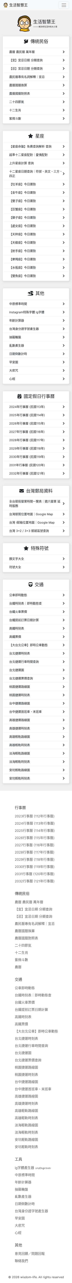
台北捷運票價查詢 (28, 1060)
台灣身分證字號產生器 (31, 1211)
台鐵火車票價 (25, 1002)
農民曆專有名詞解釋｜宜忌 (35, 924)
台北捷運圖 (23, 1053)
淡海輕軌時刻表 (26, 1132)
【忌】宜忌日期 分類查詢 (33, 916)
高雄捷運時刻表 (26, 1103)
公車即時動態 (25, 988)
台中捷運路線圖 (26, 1082)
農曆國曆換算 (25, 931)
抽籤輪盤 (21, 1189)
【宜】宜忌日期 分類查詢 (33, 909)
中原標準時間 (25, 1175)
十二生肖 (21, 953)
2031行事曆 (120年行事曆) (35, 874)
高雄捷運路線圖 (26, 1096)
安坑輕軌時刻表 (26, 1147)
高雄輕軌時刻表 (26, 1118)
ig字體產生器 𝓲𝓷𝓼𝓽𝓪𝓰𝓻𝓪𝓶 (32, 1168)
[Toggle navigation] (64, 5)
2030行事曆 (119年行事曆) (35, 867)
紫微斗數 (21, 960)
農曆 (18, 967)
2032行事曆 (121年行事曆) (35, 881)
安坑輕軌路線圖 (26, 1140)
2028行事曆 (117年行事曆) (34, 852)
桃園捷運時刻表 (26, 1075)
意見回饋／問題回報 (30, 1254)
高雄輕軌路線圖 (26, 1111)
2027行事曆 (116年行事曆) (34, 845)
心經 (18, 1233)
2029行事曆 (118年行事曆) (35, 859)
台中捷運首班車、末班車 (33, 1089)
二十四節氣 (23, 945)
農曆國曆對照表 (26, 938)
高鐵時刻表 (23, 1017)
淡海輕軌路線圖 (26, 1125)
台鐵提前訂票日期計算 (31, 1010)
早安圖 (20, 1218)
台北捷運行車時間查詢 (31, 1046)
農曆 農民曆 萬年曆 (29, 902)
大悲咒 (20, 1225)
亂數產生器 (23, 1197)
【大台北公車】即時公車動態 (36, 1031)
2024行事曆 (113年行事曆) (35, 823)
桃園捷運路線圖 (26, 1067)
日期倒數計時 (25, 1204)
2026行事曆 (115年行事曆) (35, 838)
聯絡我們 (21, 1261)
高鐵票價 (21, 1024)
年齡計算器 (23, 1182)
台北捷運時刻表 (26, 1038)
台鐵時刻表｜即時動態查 (33, 995)
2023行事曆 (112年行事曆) (35, 816)
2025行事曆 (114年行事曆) (35, 831)
